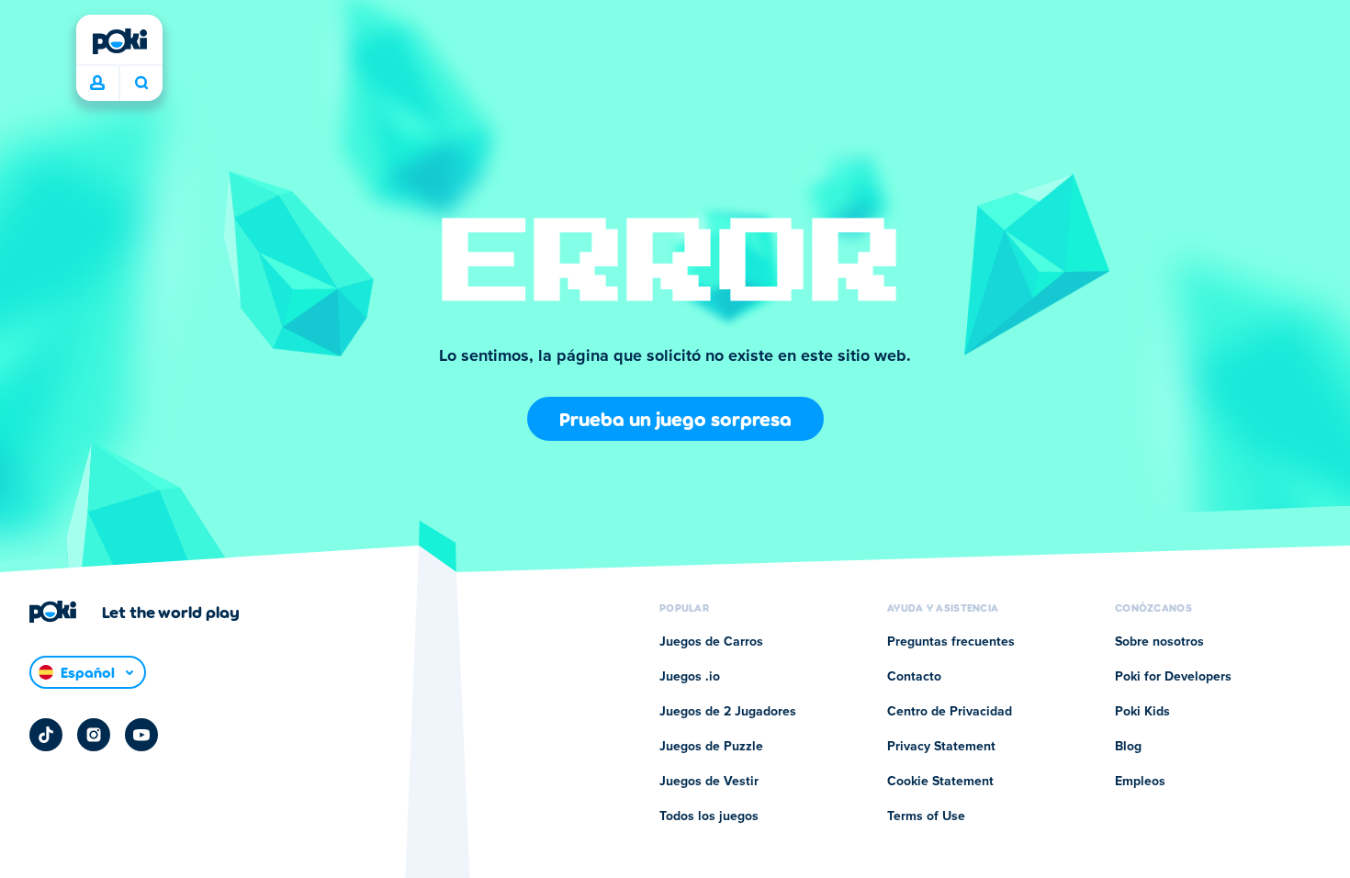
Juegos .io (689, 676)
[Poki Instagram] (93, 734)
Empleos (1140, 781)
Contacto (914, 676)
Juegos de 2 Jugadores (727, 711)
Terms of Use (926, 816)
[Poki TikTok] (45, 734)
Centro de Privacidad (949, 711)
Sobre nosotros (1159, 642)
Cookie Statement (940, 781)
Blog (1128, 746)
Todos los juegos (709, 816)
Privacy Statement (941, 746)
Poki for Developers (1173, 676)
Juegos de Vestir (709, 781)
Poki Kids (1142, 711)
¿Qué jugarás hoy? (141, 83)
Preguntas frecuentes (951, 642)
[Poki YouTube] (141, 734)
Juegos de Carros (711, 642)
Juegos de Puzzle (711, 746)
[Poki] (119, 41)
